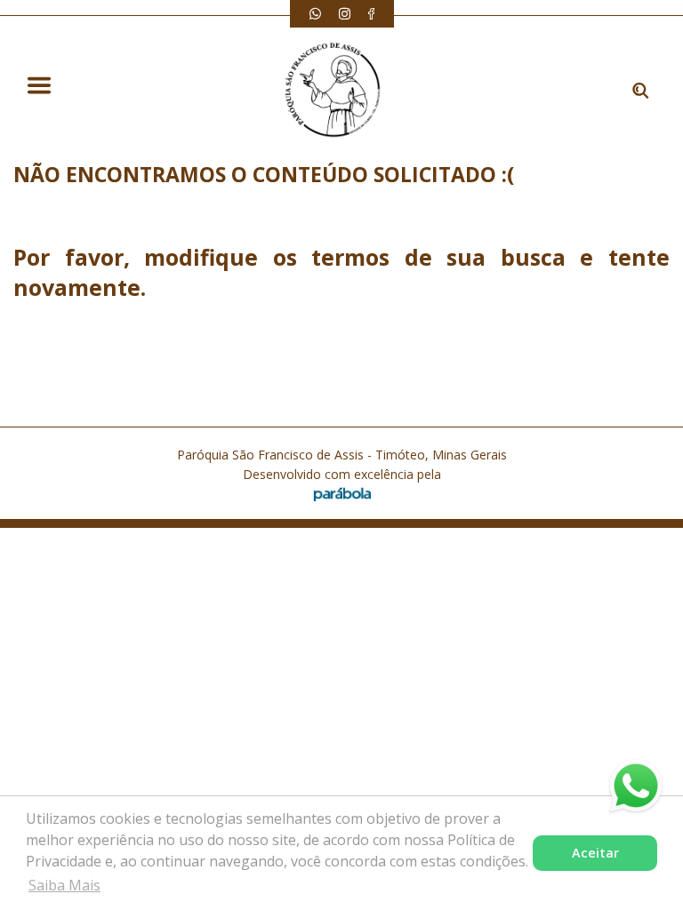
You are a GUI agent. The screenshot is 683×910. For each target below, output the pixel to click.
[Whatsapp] (315, 14)
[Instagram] (344, 14)
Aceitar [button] (595, 852)
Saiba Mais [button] (64, 885)
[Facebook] (371, 14)
